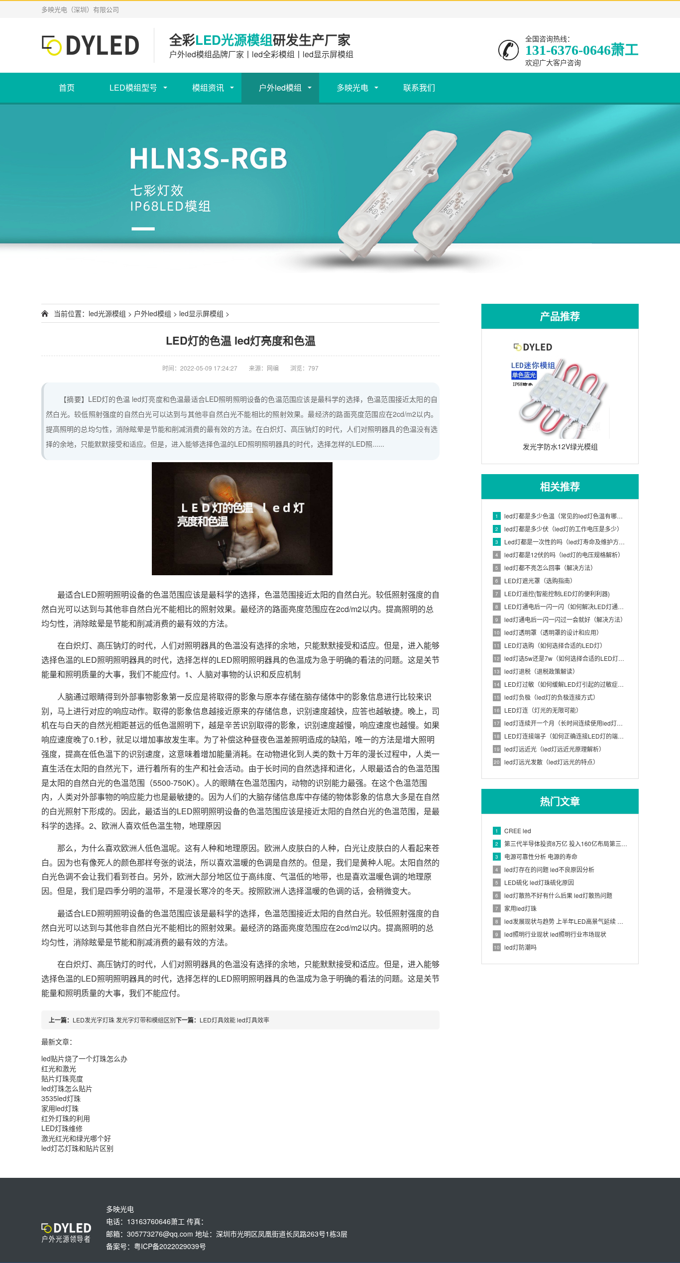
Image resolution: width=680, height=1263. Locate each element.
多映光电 (352, 87)
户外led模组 (280, 87)
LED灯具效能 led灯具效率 (234, 1019)
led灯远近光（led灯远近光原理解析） (549, 749)
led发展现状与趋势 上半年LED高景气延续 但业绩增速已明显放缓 (561, 921)
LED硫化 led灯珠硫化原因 (534, 882)
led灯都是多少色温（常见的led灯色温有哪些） (561, 515)
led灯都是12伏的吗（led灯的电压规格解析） (559, 554)
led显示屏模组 (201, 313)
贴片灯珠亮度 (62, 1078)
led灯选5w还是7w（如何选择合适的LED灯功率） (561, 658)
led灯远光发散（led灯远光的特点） (546, 762)
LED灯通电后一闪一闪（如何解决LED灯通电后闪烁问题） (561, 606)
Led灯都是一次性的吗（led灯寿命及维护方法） (561, 541)
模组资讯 (208, 87)
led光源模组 (107, 313)
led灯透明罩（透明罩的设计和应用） (548, 632)
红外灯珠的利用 (65, 1118)
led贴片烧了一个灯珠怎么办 (84, 1058)
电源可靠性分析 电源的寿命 (536, 856)
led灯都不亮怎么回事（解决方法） (545, 567)
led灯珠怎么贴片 (67, 1088)
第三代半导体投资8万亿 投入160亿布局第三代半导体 (561, 843)
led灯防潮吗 (515, 947)
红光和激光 (58, 1068)
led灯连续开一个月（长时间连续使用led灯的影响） (561, 723)
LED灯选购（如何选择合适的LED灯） (550, 645)
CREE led (513, 830)
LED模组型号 (133, 87)
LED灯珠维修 (62, 1128)
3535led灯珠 (61, 1098)
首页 (67, 87)
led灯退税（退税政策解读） (536, 671)
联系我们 (419, 87)
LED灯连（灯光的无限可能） (538, 710)
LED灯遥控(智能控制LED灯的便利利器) (552, 593)
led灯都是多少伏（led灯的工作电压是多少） (559, 528)
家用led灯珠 (516, 908)
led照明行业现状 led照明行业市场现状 (550, 934)
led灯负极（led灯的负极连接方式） (546, 697)
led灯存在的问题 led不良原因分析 (544, 869)
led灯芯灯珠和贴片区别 (77, 1148)
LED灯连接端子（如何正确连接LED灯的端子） (561, 736)
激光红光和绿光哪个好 (76, 1138)
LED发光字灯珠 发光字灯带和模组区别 (124, 1019)
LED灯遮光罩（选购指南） (535, 580)
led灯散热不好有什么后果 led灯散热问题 (553, 895)
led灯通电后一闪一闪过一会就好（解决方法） (560, 619)
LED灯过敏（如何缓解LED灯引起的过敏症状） (561, 684)
